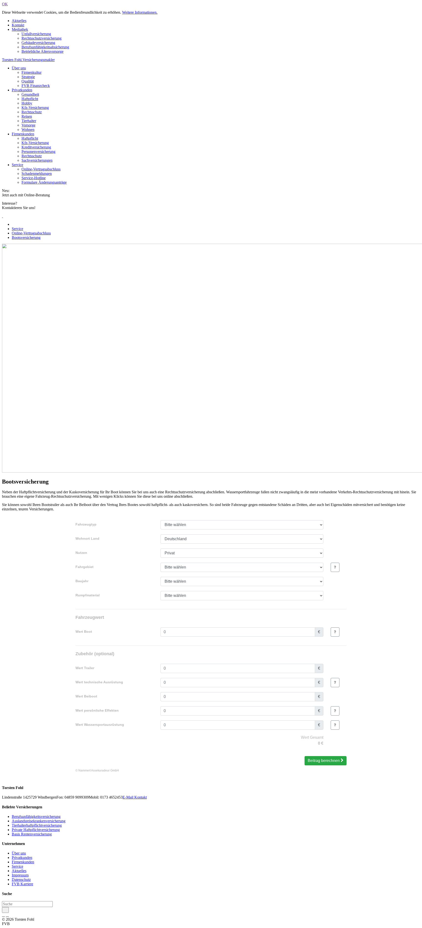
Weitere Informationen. (140, 12)
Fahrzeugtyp (85, 524)
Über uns (19, 68)
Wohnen (27, 129)
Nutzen (81, 553)
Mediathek (20, 29)
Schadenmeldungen (36, 173)
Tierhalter (28, 121)
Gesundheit (30, 94)
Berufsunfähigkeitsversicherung (36, 816)
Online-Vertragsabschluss (41, 169)
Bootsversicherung (26, 237)
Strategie (28, 77)
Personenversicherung (38, 151)
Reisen (26, 116)
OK (5, 4)
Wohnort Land (87, 538)
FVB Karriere (22, 884)
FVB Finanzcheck (35, 86)
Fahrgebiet (84, 567)
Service (17, 165)
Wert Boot (83, 631)
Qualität (27, 81)
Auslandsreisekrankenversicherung (38, 821)
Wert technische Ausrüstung (99, 682)
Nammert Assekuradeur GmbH (98, 770)
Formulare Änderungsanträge (44, 182)
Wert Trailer (84, 668)
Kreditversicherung (36, 147)
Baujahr (81, 581)
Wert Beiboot (86, 696)
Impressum (20, 875)
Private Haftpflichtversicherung (36, 830)
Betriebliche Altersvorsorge (42, 51)
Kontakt (18, 25)
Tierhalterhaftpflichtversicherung (37, 825)
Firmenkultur (31, 72)
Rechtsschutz (31, 112)
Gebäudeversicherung (38, 43)
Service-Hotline (33, 178)
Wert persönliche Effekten (97, 710)
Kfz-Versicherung (35, 107)
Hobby (26, 103)
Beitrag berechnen (324, 761)
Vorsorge (28, 125)
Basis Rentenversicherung (32, 834)
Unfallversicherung (36, 34)
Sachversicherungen (37, 160)
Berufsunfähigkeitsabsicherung (45, 47)
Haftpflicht (29, 99)
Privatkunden (22, 90)
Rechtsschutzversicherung (41, 38)
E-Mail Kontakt (135, 797)
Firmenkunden (23, 134)
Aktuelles (19, 21)
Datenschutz (21, 879)
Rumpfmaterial (87, 595)
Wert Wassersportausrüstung (99, 725)
